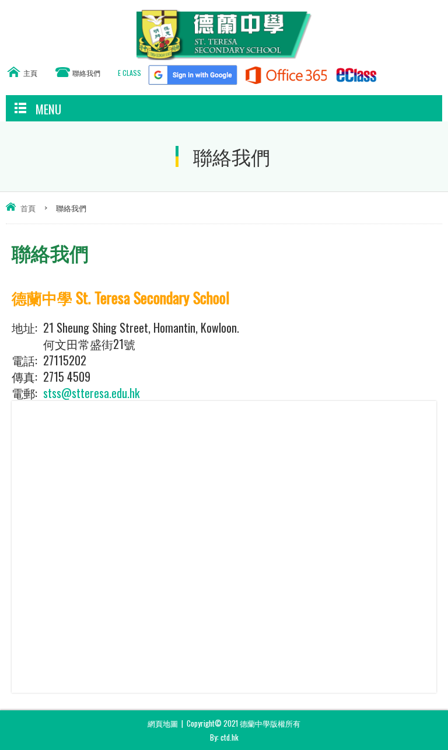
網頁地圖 (163, 723)
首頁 (28, 208)
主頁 (30, 73)
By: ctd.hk (224, 737)
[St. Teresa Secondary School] (224, 55)
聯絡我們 (86, 73)
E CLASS (129, 73)
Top (444, 724)
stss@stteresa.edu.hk (91, 393)
